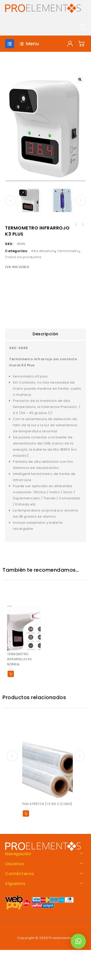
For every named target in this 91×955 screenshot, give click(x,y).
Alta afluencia (43, 251)
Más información (11, 674)
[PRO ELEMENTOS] (43, 8)
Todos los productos (23, 257)
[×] (78, 941)
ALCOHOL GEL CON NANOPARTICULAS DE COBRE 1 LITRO (82, 224)
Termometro (68, 251)
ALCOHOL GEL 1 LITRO (76, 224)
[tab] (45, 334)
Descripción (45, 334)
